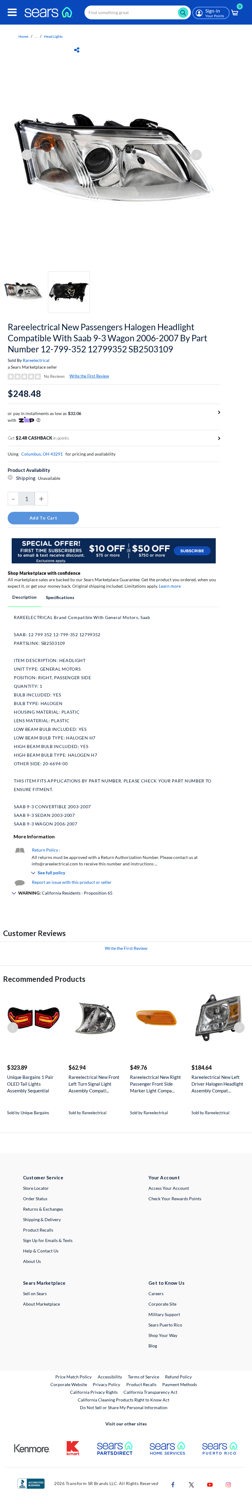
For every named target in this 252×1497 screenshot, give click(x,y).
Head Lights (53, 36)
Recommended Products (44, 978)
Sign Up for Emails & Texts (48, 1240)
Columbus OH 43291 (42, 454)
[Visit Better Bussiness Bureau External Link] (31, 1483)
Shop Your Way (162, 1335)
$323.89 (17, 1067)
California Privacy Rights (94, 1392)
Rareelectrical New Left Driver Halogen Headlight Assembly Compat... (217, 1083)
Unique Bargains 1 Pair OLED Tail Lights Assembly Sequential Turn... (30, 1084)
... (36, 36)
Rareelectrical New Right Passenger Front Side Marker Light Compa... (155, 1083)
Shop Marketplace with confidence (44, 573)
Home (23, 36)
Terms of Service (143, 1376)
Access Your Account (168, 1188)
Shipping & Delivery (42, 1219)
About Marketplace (41, 1304)
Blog (152, 1345)
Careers (155, 1293)
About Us (32, 1261)
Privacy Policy (106, 1384)
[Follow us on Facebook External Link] (173, 1484)
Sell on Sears (35, 1293)
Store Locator (36, 1188)
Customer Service (43, 1177)
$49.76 (138, 1067)
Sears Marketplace (44, 1283)
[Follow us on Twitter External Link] (191, 1484)
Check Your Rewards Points (174, 1198)
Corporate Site (162, 1304)
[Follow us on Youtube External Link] (210, 1484)
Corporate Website (69, 1384)
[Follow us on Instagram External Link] (228, 1484)
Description (24, 597)
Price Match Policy (73, 1376)
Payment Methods (179, 1384)
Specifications (60, 597)
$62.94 (77, 1067)
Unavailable (50, 478)
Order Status (35, 1198)
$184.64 (201, 1067)
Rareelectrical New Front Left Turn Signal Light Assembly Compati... (94, 1083)
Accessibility (110, 1376)
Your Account (164, 1177)
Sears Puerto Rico (165, 1324)
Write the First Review (89, 376)
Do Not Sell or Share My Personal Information (123, 1407)
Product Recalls (38, 1229)
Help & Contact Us (40, 1250)
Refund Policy (178, 1376)
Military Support (164, 1314)
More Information (34, 836)
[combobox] (138, 12)
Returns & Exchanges (43, 1209)
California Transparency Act (150, 1392)
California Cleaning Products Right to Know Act (123, 1399)
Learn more (170, 586)
